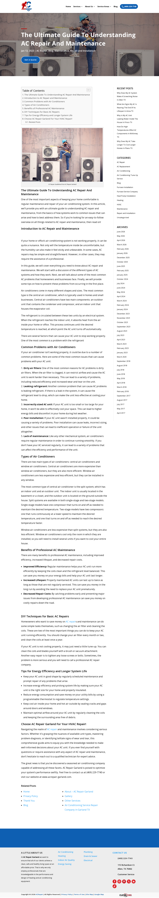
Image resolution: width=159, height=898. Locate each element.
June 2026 (121, 231)
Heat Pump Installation (126, 196)
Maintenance (62, 50)
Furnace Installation (125, 187)
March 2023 (121, 344)
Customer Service (126, 874)
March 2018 (121, 387)
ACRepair (39, 894)
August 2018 (122, 365)
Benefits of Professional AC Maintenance (44, 108)
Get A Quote (31, 60)
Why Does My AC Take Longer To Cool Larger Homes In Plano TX (126, 144)
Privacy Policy (66, 894)
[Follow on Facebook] (114, 881)
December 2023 (123, 314)
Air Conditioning (123, 171)
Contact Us (131, 838)
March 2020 (121, 357)
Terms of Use (79, 894)
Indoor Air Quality (66, 860)
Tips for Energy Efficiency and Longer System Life (48, 115)
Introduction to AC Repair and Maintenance (45, 98)
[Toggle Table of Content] (87, 90)
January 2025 (122, 275)
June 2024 (121, 288)
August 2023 (122, 331)
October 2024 (122, 279)
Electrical (88, 860)
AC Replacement (123, 166)
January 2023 (122, 352)
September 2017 (123, 396)
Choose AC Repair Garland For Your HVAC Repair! (48, 118)
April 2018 (121, 383)
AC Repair (41, 50)
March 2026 (121, 244)
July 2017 (120, 404)
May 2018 (121, 378)
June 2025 (121, 266)
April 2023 (121, 339)
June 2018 (121, 374)
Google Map (99, 894)
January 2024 (122, 309)
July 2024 (120, 283)
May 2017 (121, 408)
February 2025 (123, 270)
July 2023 (120, 335)
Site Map (89, 894)
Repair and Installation (82, 50)
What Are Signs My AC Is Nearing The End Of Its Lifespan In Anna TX (127, 107)
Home (68, 7)
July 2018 (120, 370)
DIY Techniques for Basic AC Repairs (41, 111)
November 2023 (123, 318)
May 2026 (121, 236)
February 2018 (123, 391)
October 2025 (122, 262)
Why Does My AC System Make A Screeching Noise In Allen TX (127, 96)
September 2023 (123, 326)
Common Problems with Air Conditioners (44, 101)
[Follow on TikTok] (114, 886)
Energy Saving (64, 864)
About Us (89, 7)
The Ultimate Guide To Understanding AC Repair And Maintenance (57, 94)
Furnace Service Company (127, 191)
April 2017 (121, 413)
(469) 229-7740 (125, 858)
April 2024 (121, 296)
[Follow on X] (129, 881)
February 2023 (123, 348)
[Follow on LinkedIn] (134, 881)
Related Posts (34, 122)
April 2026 (121, 240)
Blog (116, 7)
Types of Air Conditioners (36, 105)
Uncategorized (123, 217)
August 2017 (122, 400)
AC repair (71, 621)
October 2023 (122, 322)
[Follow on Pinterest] (124, 881)
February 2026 (123, 249)
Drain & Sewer (90, 856)
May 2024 (121, 292)
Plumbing (88, 852)
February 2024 (123, 305)
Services (76, 7)
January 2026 (122, 253)
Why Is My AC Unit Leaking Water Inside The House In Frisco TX (127, 118)
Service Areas (103, 7)
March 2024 (121, 301)
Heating (120, 200)
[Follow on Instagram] (119, 881)
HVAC (119, 204)
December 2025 (123, 257)
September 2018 (123, 361)
